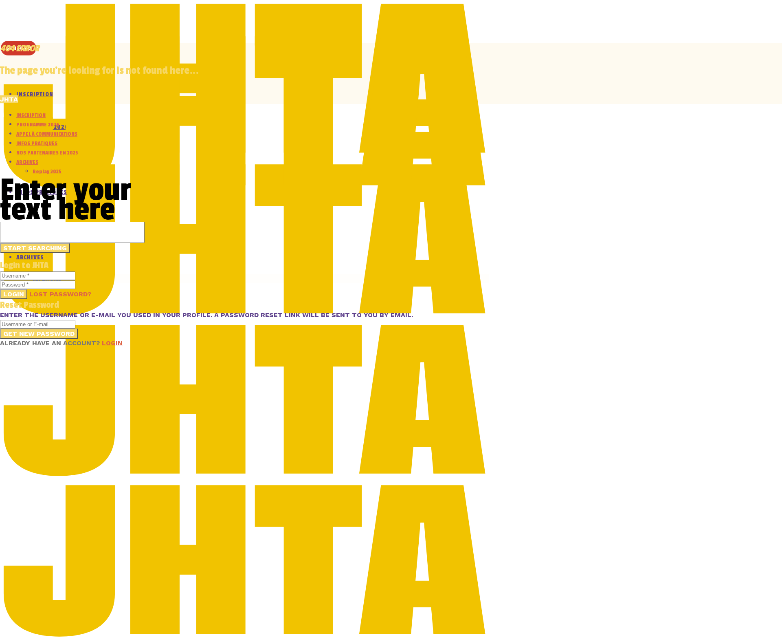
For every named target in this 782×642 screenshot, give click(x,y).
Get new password (39, 334)
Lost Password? (60, 294)
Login (13, 294)
